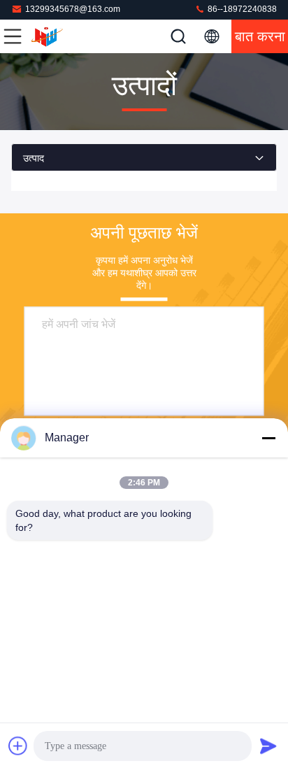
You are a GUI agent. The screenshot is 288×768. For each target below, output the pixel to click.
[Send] (268, 745)
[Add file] (18, 745)
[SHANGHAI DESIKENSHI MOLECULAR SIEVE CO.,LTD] (59, 36)
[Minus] (268, 437)
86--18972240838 (241, 9)
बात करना (260, 36)
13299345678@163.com (72, 9)
